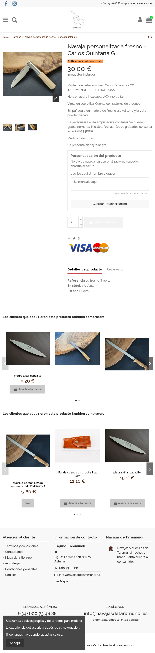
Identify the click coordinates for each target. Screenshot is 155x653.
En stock (74, 285)
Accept (15, 643)
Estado (72, 291)
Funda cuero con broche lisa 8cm (77, 474)
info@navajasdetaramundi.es (136, 3)
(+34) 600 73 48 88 (37, 613)
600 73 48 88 (110, 3)
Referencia (76, 280)
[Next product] (151, 37)
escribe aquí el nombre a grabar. (93, 173)
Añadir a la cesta (106, 222)
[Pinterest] (79, 238)
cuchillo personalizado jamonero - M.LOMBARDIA (27, 484)
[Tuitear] (74, 238)
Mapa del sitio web (18, 557)
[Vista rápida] (28, 371)
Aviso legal (12, 563)
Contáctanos (14, 552)
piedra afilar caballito (28, 375)
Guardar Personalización (110, 204)
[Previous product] (149, 37)
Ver (27, 503)
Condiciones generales (21, 569)
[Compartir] (69, 238)
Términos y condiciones (21, 546)
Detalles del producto (84, 269)
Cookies (10, 575)
